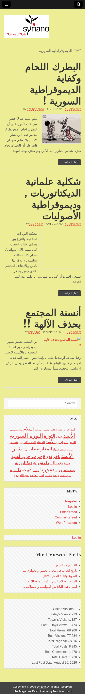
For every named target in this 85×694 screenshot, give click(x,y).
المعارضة (43, 448)
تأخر (56, 456)
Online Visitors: (64, 609)
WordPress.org (66, 522)
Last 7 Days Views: (55, 625)
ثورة (47, 456)
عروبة (68, 475)
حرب (36, 456)
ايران (29, 449)
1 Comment (74, 331)
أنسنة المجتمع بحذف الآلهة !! (52, 318)
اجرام (67, 429)
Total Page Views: (60, 641)
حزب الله (56, 463)
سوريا (47, 469)
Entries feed (68, 512)
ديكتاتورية (23, 462)
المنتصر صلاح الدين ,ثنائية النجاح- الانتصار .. (49, 581)
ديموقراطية (68, 470)
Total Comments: (57, 651)
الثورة (49, 436)
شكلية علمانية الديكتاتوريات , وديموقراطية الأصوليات (52, 198)
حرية (67, 463)
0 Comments (73, 108)
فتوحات (56, 475)
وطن (16, 475)
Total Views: (58, 630)
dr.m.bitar (34, 331)
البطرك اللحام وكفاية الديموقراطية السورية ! (53, 84)
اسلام (28, 428)
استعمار (46, 429)
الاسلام (59, 437)
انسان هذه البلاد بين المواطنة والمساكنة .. (50, 586)
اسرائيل (38, 430)
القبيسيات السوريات (64, 565)
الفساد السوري (27, 442)
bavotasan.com (62, 691)
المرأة (56, 449)
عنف (62, 475)
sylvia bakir (36, 223)
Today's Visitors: (60, 619)
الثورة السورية (26, 436)
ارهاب (54, 429)
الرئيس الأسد (57, 442)
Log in (72, 506)
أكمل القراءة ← (69, 162)
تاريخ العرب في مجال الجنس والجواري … (50, 570)
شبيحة (27, 469)
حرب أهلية (21, 456)
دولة (35, 463)
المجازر (63, 449)
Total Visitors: (57, 635)
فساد (48, 475)
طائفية (15, 470)
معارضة (34, 475)
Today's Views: (61, 614)
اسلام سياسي (16, 430)
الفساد (41, 442)
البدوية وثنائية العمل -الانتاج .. (58, 576)
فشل (41, 475)
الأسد (69, 435)
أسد (73, 429)
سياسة (36, 470)
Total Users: (60, 657)
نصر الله (24, 475)
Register (71, 501)
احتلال (60, 430)
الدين (72, 442)
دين (57, 470)
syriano (41, 686)
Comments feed (66, 517)
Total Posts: (60, 646)
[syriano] (26, 24)
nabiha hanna (35, 108)
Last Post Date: (43, 662)
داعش (43, 462)
